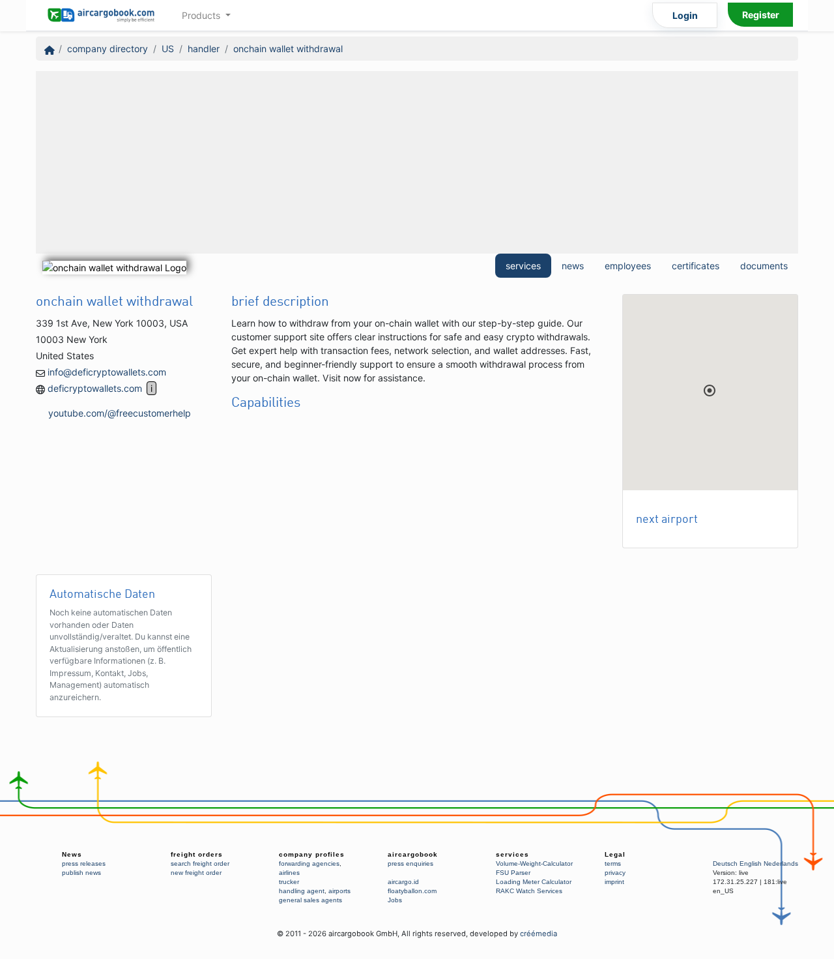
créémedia (538, 933)
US (168, 48)
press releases (84, 863)
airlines (289, 872)
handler (204, 48)
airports (339, 890)
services (523, 265)
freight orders (197, 854)
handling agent (301, 890)
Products (202, 15)
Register (760, 14)
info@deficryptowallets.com (107, 371)
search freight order (200, 863)
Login (685, 15)
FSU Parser (513, 872)
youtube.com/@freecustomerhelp (119, 413)
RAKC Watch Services (529, 890)
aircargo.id (403, 881)
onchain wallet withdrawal (288, 48)
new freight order (196, 872)
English (751, 863)
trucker (289, 881)
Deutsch (725, 863)
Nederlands (781, 863)
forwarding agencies (309, 863)
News (72, 854)
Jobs (395, 900)
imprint (614, 881)
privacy (615, 872)
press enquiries (410, 863)
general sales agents (310, 900)
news (573, 265)
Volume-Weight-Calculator (534, 863)
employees (628, 265)
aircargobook (413, 854)
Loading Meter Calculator (533, 881)
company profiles (312, 854)
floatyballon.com (412, 890)
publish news (81, 872)
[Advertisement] (417, 162)
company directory (107, 48)
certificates (695, 265)
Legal (615, 854)
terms (613, 863)
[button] (709, 390)
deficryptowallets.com (95, 388)
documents (764, 265)
